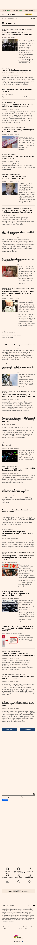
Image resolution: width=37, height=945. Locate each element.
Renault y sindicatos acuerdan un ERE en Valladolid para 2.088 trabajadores (18, 105)
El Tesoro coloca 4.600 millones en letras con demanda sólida (18, 677)
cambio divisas (18, 877)
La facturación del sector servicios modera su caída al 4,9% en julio (15, 491)
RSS (26, 928)
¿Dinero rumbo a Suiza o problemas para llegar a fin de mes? (18, 130)
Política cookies (17, 926)
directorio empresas (29, 877)
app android (29, 884)
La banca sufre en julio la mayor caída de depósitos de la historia (18, 368)
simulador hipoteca (18, 871)
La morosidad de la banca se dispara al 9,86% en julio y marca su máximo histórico (18, 395)
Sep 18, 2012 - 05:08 (13, 348)
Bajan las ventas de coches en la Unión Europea (17, 90)
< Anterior (9, 729)
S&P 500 (15, 10)
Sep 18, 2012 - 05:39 (13, 264)
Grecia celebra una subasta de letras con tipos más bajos (18, 157)
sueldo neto (30, 871)
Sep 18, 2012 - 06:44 (13, 181)
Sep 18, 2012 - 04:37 (13, 372)
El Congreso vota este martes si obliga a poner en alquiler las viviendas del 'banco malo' (18, 704)
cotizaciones (7, 884)
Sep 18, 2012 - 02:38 (12, 562)
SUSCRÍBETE (28, 14)
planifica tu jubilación (7, 877)
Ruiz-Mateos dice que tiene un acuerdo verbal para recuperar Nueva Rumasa (17, 211)
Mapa (22, 928)
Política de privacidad (9, 928)
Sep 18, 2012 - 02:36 (13, 598)
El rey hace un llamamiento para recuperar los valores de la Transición (17, 34)
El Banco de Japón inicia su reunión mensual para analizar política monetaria (18, 654)
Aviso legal (10, 926)
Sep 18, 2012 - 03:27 (13, 473)
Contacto (5, 926)
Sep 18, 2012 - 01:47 (13, 681)
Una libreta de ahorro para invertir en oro (18, 345)
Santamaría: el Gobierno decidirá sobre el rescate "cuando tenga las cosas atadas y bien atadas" (18, 420)
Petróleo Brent (29, 10)
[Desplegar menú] (3, 14)
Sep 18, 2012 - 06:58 (13, 134)
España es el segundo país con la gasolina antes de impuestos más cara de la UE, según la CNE (18, 293)
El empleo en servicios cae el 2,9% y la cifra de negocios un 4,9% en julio (18, 469)
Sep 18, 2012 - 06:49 (13, 161)
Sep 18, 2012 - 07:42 (13, 109)
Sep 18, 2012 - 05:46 (13, 237)
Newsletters (29, 928)
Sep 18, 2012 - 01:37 (13, 708)
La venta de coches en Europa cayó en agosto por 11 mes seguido (17, 594)
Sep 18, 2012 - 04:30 (13, 399)
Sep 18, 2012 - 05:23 (15, 335)
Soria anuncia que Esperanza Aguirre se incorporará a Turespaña (18, 260)
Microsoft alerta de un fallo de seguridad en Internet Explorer (18, 233)
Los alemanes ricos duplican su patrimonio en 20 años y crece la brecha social (17, 533)
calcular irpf (7, 871)
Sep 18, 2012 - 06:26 (9, 215)
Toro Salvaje (7, 445)
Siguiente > (28, 729)
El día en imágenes (9, 332)
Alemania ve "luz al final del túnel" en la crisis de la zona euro (17, 511)
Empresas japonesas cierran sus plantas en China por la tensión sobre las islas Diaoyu (18, 557)
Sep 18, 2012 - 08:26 (13, 75)
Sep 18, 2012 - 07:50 (7, 94)
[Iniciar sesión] (34, 14)
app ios (18, 884)
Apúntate (5, 800)
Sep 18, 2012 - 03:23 (9, 495)
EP (2, 424)
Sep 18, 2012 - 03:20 (9, 515)
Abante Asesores (6, 633)
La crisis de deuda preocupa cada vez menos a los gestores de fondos (16, 71)
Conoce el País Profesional (18, 891)
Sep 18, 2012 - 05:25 (13, 298)
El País (33, 18)
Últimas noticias (18, 931)
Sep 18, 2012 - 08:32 (9, 37)
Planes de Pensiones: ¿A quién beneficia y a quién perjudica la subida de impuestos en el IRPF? (18, 628)
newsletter (6, 794)
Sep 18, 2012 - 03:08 (12, 538)
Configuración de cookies (27, 926)
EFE (2, 37)
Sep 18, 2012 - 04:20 (9, 424)
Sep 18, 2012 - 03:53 (13, 448)
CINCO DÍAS (4, 75)
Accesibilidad (18, 928)
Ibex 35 (4, 10)
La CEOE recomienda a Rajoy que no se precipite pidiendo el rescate (17, 177)
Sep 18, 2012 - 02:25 (13, 658)
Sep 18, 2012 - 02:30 (16, 633)
